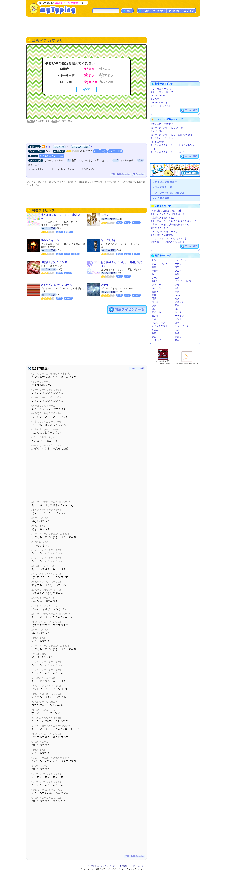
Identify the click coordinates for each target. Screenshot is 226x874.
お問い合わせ (137, 866)
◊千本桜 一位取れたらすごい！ (168, 242)
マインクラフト (160, 326)
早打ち (155, 271)
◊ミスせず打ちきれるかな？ (165, 231)
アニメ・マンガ (160, 264)
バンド (178, 319)
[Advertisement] (113, 26)
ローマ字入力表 (163, 187)
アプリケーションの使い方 (169, 192)
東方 (177, 309)
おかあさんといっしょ (51, 156)
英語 (177, 333)
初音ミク (156, 291)
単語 (177, 323)
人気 (177, 329)
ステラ (105, 284)
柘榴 (47, 146)
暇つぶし (179, 312)
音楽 (177, 267)
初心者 (155, 302)
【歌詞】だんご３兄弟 (54, 262)
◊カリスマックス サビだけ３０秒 (169, 238)
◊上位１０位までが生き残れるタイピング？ (173, 224)
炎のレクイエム (50, 240)
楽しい (155, 281)
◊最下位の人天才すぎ (162, 235)
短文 (177, 298)
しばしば (156, 340)
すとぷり (156, 329)
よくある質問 (162, 198)
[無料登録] (175, 170)
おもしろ (156, 288)
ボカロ (178, 264)
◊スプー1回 (157, 131)
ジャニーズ (157, 284)
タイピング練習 (183, 281)
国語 (154, 298)
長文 (177, 277)
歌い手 (155, 316)
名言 (177, 340)
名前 (154, 333)
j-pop (177, 295)
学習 (154, 319)
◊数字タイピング (159, 228)
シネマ (105, 214)
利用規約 (124, 866)
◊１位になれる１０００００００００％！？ (173, 221)
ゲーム (155, 277)
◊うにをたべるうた (161, 88)
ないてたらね (109, 240)
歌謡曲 (178, 336)
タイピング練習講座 (166, 182)
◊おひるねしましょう (162, 138)
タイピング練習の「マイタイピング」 (99, 866)
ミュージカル (182, 326)
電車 (154, 295)
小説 (154, 305)
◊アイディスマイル (161, 106)
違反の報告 (138, 174)
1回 (153, 309)
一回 (177, 291)
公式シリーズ (158, 323)
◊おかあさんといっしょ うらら (168, 152)
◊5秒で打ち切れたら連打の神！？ (168, 210)
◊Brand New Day (159, 102)
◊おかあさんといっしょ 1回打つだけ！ (172, 135)
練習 (154, 336)
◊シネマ (155, 99)
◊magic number (158, 95)
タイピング (180, 260)
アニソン (179, 302)
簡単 (154, 267)
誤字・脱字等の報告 (120, 174)
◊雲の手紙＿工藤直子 (162, 124)
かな (103, 151)
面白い (178, 305)
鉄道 (177, 274)
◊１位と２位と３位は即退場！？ (168, 214)
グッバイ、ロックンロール (56, 284)
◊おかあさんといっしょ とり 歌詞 (168, 128)
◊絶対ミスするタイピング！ (165, 217)
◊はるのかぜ (157, 141)
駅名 (177, 284)
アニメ (178, 271)
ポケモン (179, 316)
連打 (177, 288)
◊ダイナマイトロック (162, 92)
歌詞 (96, 151)
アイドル (156, 312)
